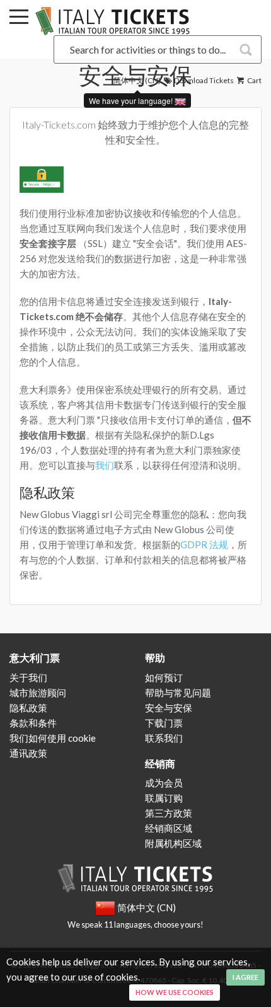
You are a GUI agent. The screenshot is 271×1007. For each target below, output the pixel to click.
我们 (104, 465)
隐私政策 (28, 707)
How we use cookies (175, 992)
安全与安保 (168, 707)
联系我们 (164, 738)
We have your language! (132, 100)
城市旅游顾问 (37, 692)
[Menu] (18, 18)
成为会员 (164, 782)
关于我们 (28, 677)
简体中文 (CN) (137, 80)
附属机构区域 (173, 843)
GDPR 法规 (204, 544)
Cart (254, 80)
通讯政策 (28, 753)
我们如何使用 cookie (52, 738)
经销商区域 (168, 828)
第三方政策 (168, 813)
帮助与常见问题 (178, 692)
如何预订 (164, 677)
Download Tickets (203, 80)
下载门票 (164, 722)
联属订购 (164, 797)
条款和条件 (33, 722)
